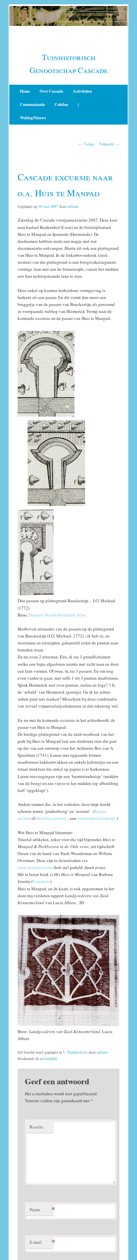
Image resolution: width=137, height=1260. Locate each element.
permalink (49, 1058)
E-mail (41, 1241)
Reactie (36, 1127)
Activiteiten (82, 91)
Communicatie (32, 104)
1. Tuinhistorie (75, 1052)
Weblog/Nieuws (33, 118)
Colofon (61, 104)
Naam (41, 1209)
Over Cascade (51, 91)
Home (25, 91)
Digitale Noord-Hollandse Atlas (57, 615)
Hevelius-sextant (51, 818)
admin (73, 206)
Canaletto (41, 881)
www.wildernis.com (35, 867)
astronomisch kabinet (96, 818)
